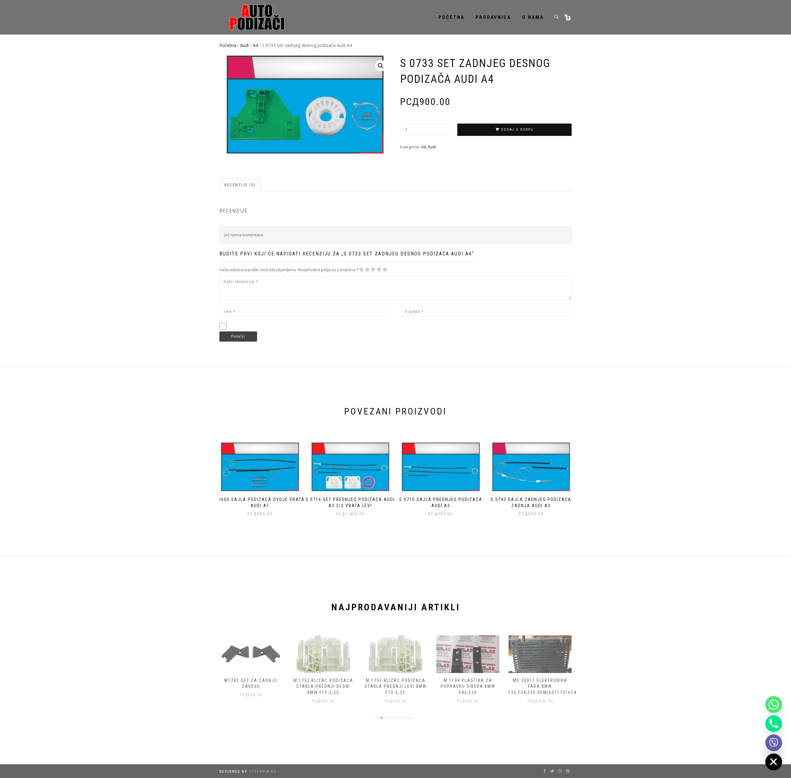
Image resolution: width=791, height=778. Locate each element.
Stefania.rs (263, 771)
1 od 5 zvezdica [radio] (361, 269)
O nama (533, 17)
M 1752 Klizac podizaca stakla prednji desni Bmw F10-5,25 (323, 686)
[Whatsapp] (773, 704)
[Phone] (773, 723)
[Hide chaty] (773, 762)
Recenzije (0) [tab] (240, 185)
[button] (380, 65)
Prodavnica (493, 17)
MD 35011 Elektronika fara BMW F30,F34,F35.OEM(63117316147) (545, 686)
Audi (244, 45)
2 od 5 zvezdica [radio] (364, 269)
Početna (451, 17)
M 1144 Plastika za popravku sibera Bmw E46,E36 (468, 686)
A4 (255, 45)
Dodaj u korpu (517, 130)
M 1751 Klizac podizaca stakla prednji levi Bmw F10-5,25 (396, 686)
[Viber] (773, 742)
